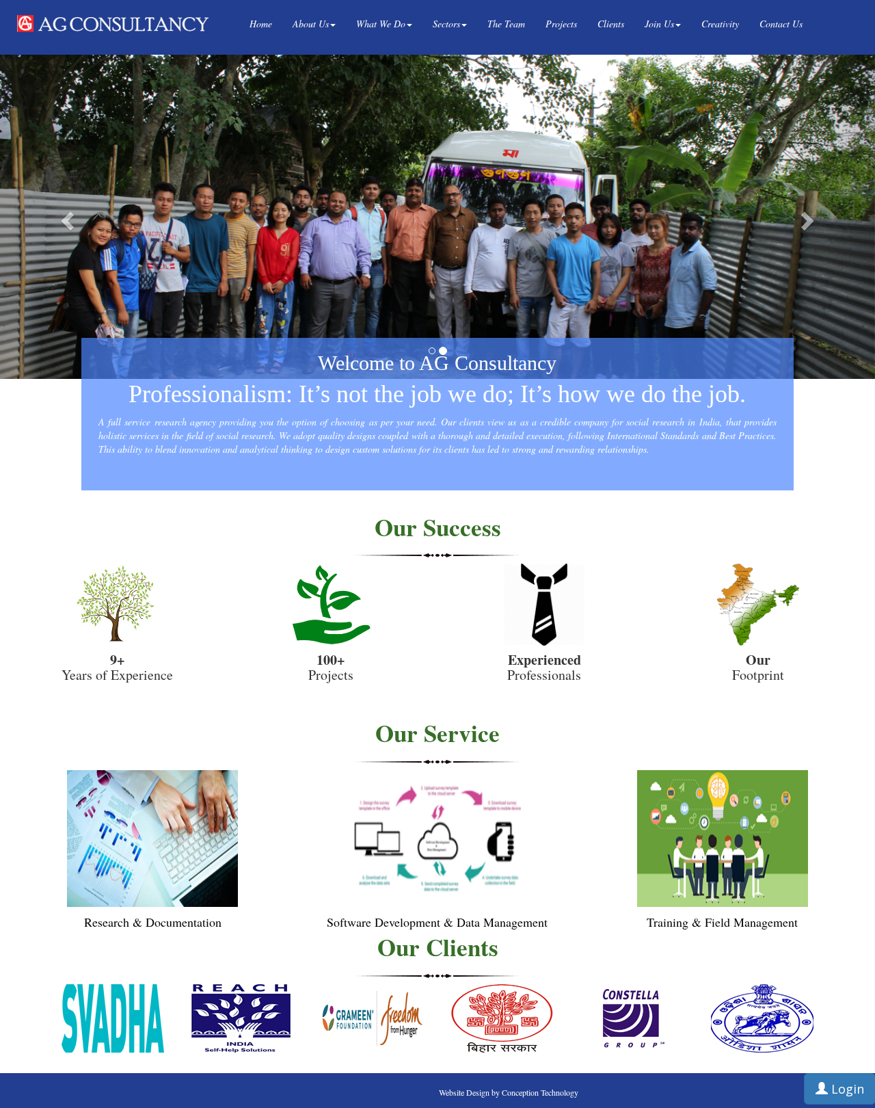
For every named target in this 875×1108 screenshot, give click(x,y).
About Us (311, 23)
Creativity (720, 23)
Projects (561, 23)
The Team (506, 23)
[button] (65, 217)
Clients (610, 23)
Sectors (446, 23)
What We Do (380, 23)
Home (261, 23)
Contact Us (781, 23)
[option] (113, 1018)
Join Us (659, 23)
